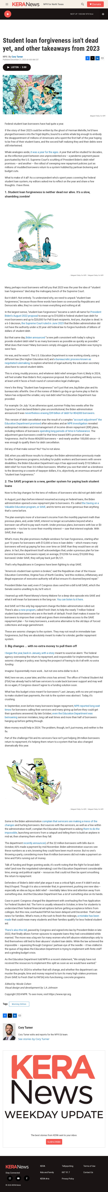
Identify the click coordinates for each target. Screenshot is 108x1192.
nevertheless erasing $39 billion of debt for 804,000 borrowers (59, 413)
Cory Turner (17, 56)
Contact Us (88, 1172)
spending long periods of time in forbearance (65, 431)
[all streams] (104, 14)
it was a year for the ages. (45, 152)
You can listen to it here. (70, 599)
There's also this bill (16, 929)
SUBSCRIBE (54, 1141)
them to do (89, 828)
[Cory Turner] (9, 1031)
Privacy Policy (68, 1179)
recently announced (34, 843)
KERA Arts (44, 1179)
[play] (7, 14)
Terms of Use (89, 1166)
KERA (42, 1166)
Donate (96, 4)
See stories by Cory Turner (33, 1039)
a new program (27, 609)
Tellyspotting (67, 1166)
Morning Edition (19, 1004)
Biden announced (35, 337)
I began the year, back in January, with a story (29, 653)
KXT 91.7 (66, 1172)
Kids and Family (47, 1172)
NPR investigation (77, 423)
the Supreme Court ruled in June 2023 (42, 323)
